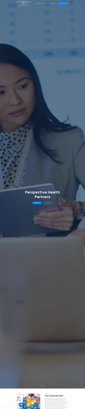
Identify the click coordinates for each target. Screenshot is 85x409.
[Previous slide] (2, 194)
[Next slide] (83, 194)
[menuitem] (34, 3)
